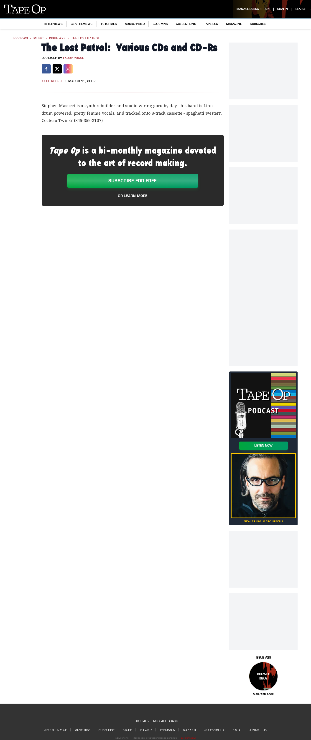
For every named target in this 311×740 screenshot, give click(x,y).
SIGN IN (282, 9)
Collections (186, 23)
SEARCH (301, 9)
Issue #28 (57, 38)
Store (127, 730)
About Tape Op (55, 730)
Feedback (167, 730)
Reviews (20, 38)
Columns (160, 23)
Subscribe (258, 23)
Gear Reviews (82, 23)
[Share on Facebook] (46, 68)
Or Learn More (133, 196)
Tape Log (211, 23)
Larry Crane (73, 58)
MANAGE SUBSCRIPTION (253, 9)
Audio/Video (135, 23)
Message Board (165, 721)
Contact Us (258, 730)
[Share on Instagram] (68, 68)
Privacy (146, 730)
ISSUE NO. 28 (52, 81)
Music (38, 38)
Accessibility (214, 730)
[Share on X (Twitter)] (57, 68)
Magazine (234, 23)
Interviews (53, 23)
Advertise (82, 730)
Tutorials (109, 23)
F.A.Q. (236, 730)
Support (189, 730)
